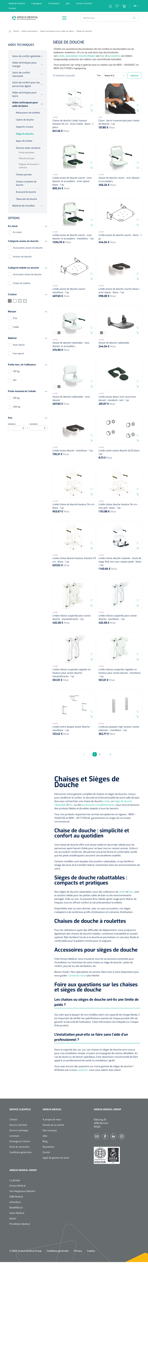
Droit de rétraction (19, 1146)
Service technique (18, 1130)
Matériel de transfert (23, 205)
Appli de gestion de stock (56, 1157)
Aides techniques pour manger (24, 64)
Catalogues (36, 3)
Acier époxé (19, 344)
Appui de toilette (24, 140)
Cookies (91, 1250)
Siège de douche (25, 133)
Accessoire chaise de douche (27, 274)
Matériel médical (17, 3)
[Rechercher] (134, 18)
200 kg (16, 406)
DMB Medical (16, 1196)
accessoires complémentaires (98, 804)
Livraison (14, 1135)
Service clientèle (84, 3)
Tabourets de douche (26, 198)
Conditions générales (20, 1152)
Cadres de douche (25, 119)
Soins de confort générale (26, 56)
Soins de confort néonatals (21, 74)
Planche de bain (27, 158)
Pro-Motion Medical (19, 1224)
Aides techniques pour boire (24, 94)
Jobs (68, 3)
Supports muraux (24, 126)
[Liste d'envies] (115, 5)
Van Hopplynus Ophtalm (22, 1191)
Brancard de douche (26, 191)
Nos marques (50, 1130)
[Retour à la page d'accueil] (32, 18)
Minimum (16, 426)
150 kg (16, 371)
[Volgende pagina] (110, 754)
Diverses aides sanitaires (28, 147)
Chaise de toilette (21, 283)
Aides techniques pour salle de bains (25, 104)
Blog (45, 1141)
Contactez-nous (77, 975)
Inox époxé (18, 353)
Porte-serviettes (26, 152)
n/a (14, 380)
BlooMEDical (16, 1207)
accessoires (114, 56)
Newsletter (49, 1146)
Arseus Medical (17, 1185)
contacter (82, 1070)
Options (134, 75)
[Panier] (122, 5)
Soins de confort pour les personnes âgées (26, 84)
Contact (12, 8)
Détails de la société (53, 1124)
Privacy (78, 1250)
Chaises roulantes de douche (26, 183)
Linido (16, 327)
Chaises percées (24, 174)
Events (46, 1152)
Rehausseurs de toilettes (28, 112)
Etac (15, 318)
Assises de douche (22, 256)
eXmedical (15, 1202)
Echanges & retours (19, 1141)
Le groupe (14, 1180)
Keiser (12, 1218)
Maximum (38, 426)
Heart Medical (16, 1213)
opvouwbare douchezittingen (80, 56)
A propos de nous (52, 1119)
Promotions (53, 3)
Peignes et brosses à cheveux (29, 166)
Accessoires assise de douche (28, 247)
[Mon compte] (110, 5)
